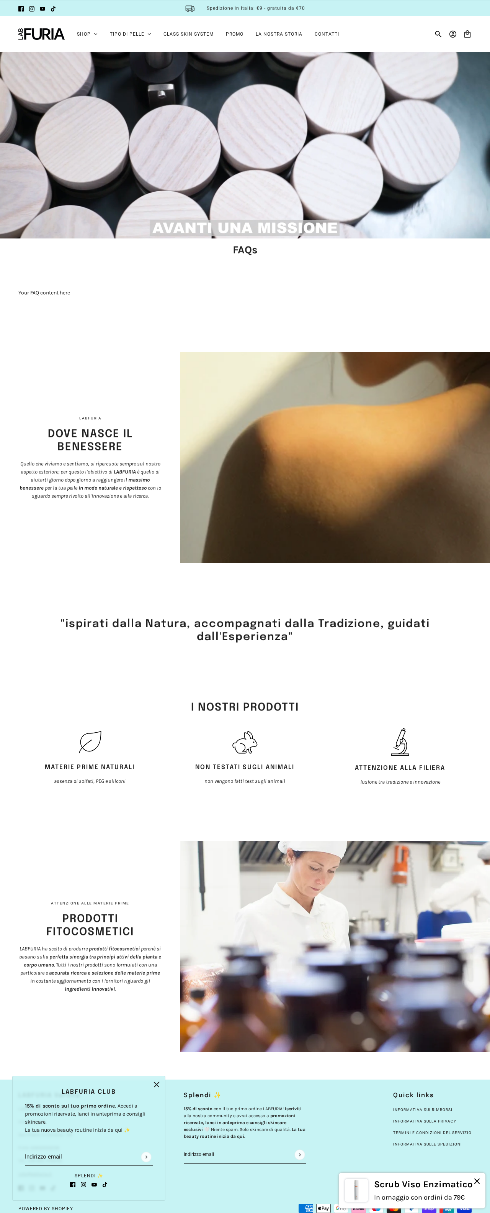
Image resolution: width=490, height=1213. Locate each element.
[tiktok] (53, 8)
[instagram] (32, 8)
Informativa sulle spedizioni (427, 1144)
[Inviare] (146, 1157)
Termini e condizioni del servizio (432, 1133)
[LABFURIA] (41, 34)
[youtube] (42, 8)
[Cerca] (438, 34)
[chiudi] (156, 1084)
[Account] (453, 34)
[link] (412, 1190)
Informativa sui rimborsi (422, 1110)
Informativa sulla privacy (424, 1121)
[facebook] (21, 8)
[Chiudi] (477, 1181)
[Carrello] (467, 34)
